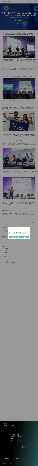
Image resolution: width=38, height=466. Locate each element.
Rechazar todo (18, 237)
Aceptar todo (25, 237)
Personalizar (12, 237)
